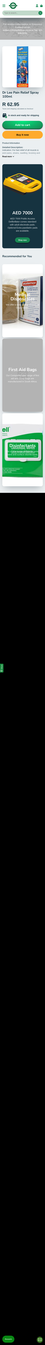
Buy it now (22, 134)
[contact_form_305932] (40, 1340)
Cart (41, 5)
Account (37, 5)
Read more (7, 156)
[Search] (40, 13)
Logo (13, 5)
